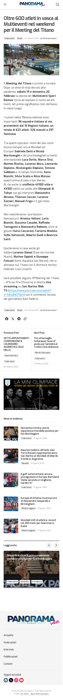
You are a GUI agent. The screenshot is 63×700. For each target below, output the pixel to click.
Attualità (25, 463)
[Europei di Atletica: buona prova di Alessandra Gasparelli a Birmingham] (11, 504)
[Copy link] (25, 319)
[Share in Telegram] (19, 319)
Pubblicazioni (10, 656)
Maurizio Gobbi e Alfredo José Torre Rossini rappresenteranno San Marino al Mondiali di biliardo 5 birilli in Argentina (39, 454)
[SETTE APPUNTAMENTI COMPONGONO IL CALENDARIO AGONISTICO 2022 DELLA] (17, 349)
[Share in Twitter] (13, 319)
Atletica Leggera (28, 508)
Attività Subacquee (42, 352)
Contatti (8, 663)
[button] (5, 4)
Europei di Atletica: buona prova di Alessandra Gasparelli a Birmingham (39, 501)
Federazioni (9, 38)
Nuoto (19, 38)
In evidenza (37, 581)
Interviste (9, 649)
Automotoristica (11, 355)
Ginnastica (24, 581)
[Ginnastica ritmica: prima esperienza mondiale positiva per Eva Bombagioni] (11, 433)
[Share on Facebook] (7, 319)
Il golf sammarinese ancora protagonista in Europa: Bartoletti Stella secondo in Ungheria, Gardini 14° (40, 478)
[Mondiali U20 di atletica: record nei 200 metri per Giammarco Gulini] (11, 526)
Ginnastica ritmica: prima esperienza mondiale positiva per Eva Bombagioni (40, 430)
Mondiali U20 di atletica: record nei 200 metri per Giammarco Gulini (38, 523)
